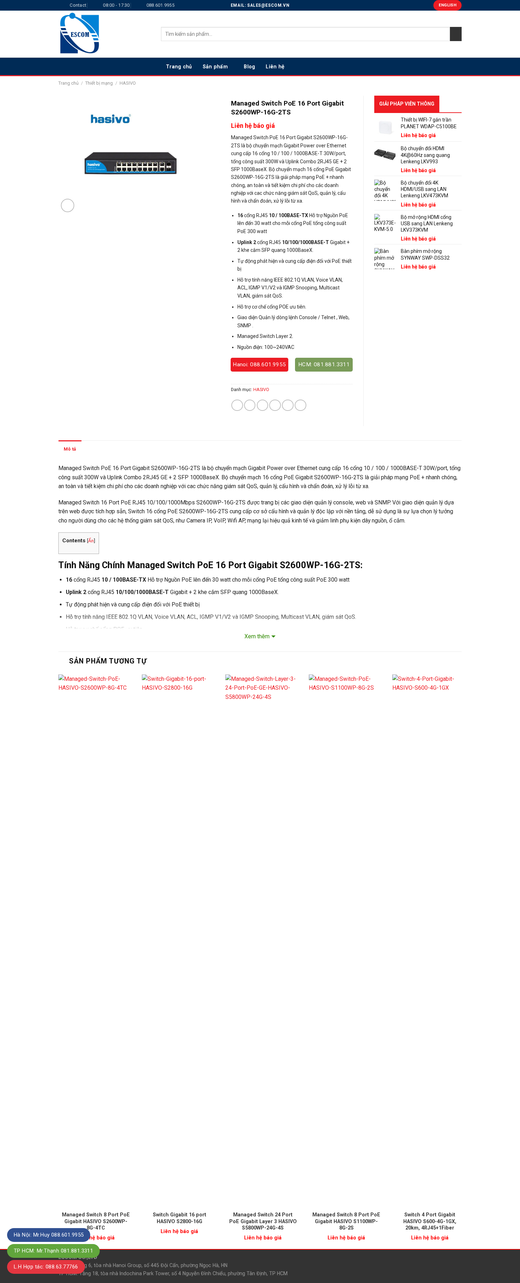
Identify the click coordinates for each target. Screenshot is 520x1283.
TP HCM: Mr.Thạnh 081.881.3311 (53, 1251)
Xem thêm (257, 636)
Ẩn (91, 540)
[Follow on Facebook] (429, 66)
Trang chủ (179, 66)
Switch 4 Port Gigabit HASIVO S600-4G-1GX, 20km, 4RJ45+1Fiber (429, 1221)
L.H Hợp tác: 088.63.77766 (46, 1267)
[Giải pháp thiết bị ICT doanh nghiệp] (104, 34)
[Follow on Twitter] (448, 66)
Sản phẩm (215, 66)
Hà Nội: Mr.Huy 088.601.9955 (48, 1235)
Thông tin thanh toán (109, 449)
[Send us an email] (457, 66)
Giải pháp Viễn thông (406, 104)
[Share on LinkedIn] (300, 405)
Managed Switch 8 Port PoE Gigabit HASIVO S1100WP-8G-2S (346, 1221)
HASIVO (128, 83)
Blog (249, 66)
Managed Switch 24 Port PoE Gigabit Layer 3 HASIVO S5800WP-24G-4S (263, 1221)
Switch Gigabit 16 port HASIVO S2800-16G (179, 1218)
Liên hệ (275, 66)
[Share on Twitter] (250, 405)
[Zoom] (67, 205)
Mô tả (70, 449)
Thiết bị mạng (99, 83)
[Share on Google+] (288, 405)
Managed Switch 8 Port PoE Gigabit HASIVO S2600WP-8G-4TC (96, 1221)
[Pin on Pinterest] (275, 405)
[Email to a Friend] (262, 405)
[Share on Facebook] (237, 405)
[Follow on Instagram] (438, 66)
